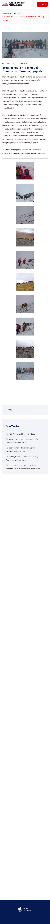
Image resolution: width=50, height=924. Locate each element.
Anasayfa (6, 13)
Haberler (16, 13)
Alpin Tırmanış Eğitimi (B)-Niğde (22, 434)
